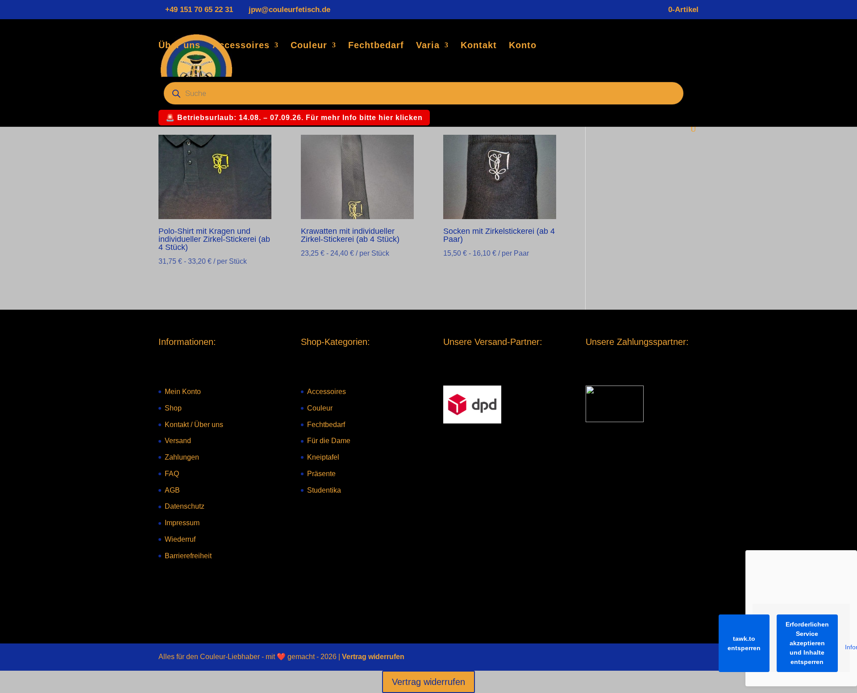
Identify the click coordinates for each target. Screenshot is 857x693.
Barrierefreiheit (188, 556)
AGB (172, 490)
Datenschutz (184, 506)
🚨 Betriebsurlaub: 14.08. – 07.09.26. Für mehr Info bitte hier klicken (294, 117)
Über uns (179, 46)
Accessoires (241, 46)
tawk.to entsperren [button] (744, 643)
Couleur (309, 46)
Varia (428, 46)
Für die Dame (328, 440)
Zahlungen (182, 457)
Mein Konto (183, 391)
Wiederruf (180, 539)
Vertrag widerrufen (373, 656)
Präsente (321, 473)
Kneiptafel (323, 457)
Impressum (182, 523)
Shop (173, 408)
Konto (523, 46)
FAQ (172, 473)
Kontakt (479, 46)
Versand (178, 440)
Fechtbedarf (376, 46)
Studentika (324, 490)
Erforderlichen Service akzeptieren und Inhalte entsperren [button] (807, 643)
